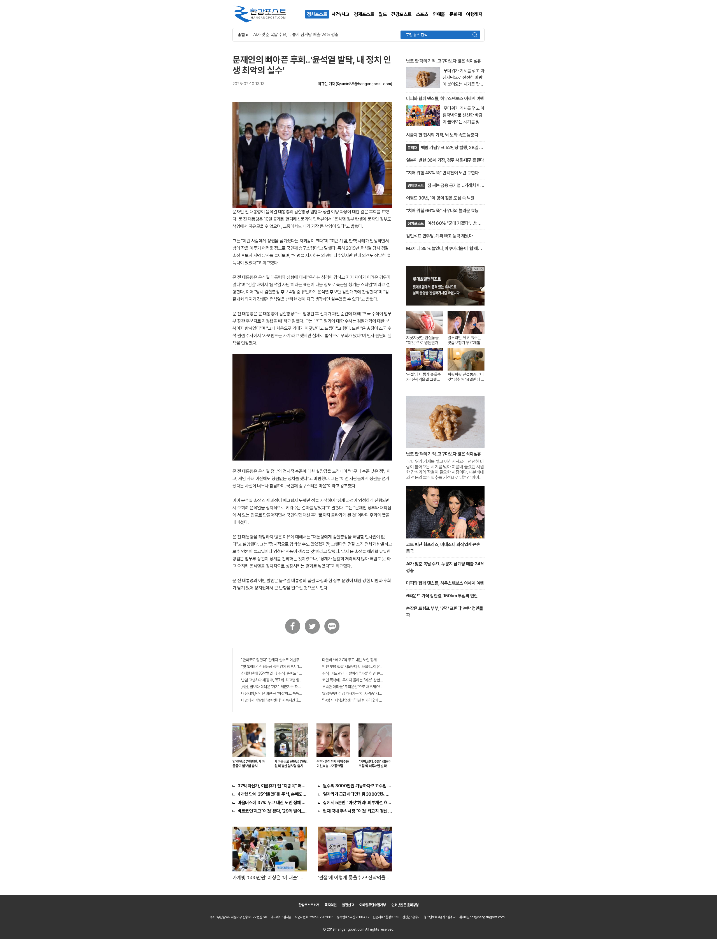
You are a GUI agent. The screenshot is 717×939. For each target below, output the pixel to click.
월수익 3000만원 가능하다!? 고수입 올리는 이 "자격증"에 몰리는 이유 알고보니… (357, 785)
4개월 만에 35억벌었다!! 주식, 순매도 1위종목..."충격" (271, 673)
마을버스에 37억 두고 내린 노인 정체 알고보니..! (352, 660)
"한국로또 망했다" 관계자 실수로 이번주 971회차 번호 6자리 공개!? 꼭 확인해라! (271, 660)
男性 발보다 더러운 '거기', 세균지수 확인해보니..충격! (271, 686)
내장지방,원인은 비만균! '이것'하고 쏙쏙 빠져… (271, 693)
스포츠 (422, 14)
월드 (383, 14)
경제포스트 (364, 14)
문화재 (456, 14)
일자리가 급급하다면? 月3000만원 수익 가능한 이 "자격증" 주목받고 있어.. (357, 794)
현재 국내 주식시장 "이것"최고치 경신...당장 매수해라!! (357, 811)
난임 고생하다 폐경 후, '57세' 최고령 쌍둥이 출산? (271, 680)
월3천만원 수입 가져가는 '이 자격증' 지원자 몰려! (352, 693)
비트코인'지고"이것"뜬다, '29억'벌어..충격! (272, 811)
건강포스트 (401, 14)
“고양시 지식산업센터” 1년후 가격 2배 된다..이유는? (352, 700)
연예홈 (439, 14)
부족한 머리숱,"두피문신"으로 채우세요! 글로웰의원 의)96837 (352, 686)
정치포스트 (317, 14)
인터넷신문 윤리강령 (405, 905)
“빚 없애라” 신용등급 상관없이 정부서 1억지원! (271, 666)
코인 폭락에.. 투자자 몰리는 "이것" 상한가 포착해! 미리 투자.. (352, 680)
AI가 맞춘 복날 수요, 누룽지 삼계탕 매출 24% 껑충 (296, 34)
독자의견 (330, 905)
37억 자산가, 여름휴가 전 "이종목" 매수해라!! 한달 (272, 785)
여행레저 (474, 14)
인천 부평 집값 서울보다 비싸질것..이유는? (352, 666)
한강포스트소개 (309, 905)
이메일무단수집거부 (372, 905)
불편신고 (348, 905)
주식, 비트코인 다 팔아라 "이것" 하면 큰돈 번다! (352, 673)
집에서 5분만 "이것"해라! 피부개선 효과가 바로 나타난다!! (357, 802)
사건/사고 (341, 14)
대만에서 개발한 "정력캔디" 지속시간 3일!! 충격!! (271, 700)
